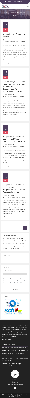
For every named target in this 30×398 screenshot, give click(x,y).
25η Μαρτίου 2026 (7, 245)
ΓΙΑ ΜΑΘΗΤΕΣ (22, 41)
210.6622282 (9, 1)
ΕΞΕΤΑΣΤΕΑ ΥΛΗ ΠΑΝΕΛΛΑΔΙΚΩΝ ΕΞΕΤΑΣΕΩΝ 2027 (13, 238)
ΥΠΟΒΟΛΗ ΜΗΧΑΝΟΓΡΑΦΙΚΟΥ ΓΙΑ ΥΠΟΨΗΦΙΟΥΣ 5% (13, 243)
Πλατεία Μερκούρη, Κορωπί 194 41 (15, 3)
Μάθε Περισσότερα (6, 339)
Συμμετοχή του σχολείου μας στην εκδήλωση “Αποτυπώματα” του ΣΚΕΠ (14, 138)
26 (10, 284)
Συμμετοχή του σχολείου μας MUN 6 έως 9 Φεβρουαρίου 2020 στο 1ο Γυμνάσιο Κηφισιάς (14, 188)
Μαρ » (16, 289)
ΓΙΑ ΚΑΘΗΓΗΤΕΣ (14, 41)
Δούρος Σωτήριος (8, 40)
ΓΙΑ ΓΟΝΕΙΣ (7, 41)
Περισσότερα (8, 63)
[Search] (25, 228)
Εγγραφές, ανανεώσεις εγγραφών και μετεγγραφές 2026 (15, 350)
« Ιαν (13, 289)
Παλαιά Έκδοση (18, 396)
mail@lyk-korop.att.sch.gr (18, 1)
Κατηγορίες (5, 258)
